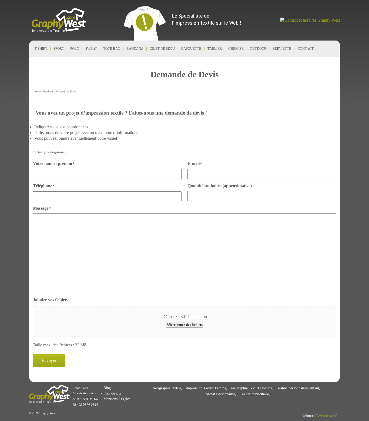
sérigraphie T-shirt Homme (251, 388)
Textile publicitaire (254, 394)
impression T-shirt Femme (206, 388)
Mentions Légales (116, 399)
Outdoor (258, 49)
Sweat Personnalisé (220, 394)
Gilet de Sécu (162, 49)
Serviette (282, 49)
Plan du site (112, 393)
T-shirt (41, 49)
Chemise (236, 49)
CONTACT (305, 49)
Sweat (91, 49)
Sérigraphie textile (167, 388)
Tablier (214, 49)
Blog (107, 388)
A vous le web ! (326, 415)
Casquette (191, 49)
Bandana (134, 49)
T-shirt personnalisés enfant (298, 388)
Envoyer (49, 360)
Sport (58, 49)
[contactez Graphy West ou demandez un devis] (310, 20)
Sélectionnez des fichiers (184, 325)
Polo (74, 49)
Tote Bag (111, 49)
